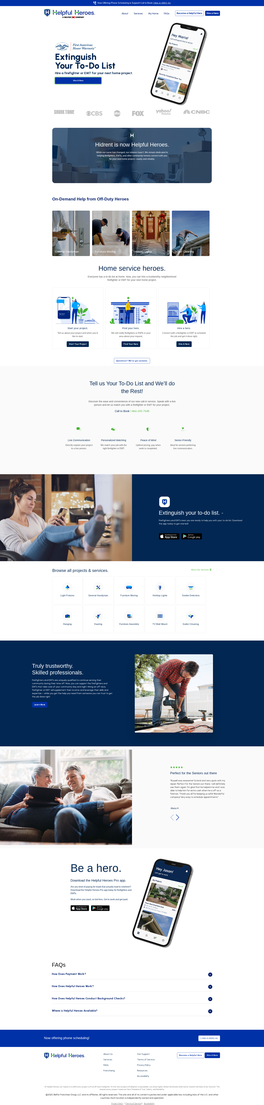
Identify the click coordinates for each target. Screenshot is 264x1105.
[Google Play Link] (100, 908)
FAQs (166, 13)
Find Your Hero (131, 344)
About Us (107, 1054)
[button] (177, 817)
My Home (153, 13)
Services (138, 13)
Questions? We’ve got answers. (132, 361)
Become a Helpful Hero (189, 13)
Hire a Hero (213, 13)
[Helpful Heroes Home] (64, 1056)
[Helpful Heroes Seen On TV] (94, 113)
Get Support (143, 1054)
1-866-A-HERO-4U (162, 3)
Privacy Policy (143, 1065)
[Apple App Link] (80, 908)
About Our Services (200, 570)
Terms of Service (146, 1059)
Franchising (109, 1070)
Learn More (39, 704)
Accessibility (143, 1076)
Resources (142, 1070)
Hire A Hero (78, 80)
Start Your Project (78, 344)
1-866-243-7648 (139, 411)
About (125, 13)
